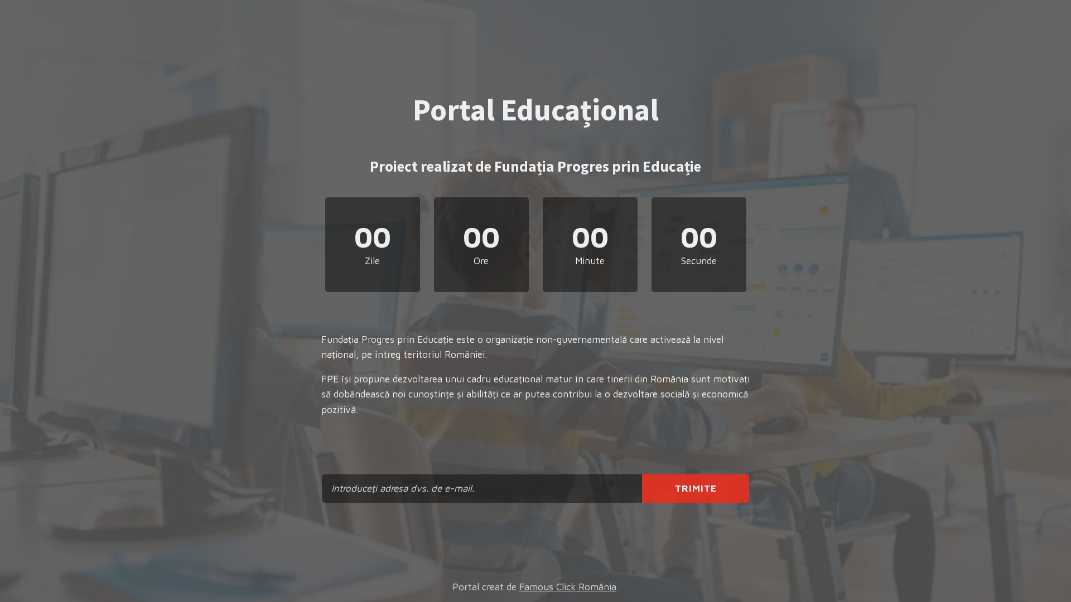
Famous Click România (567, 587)
